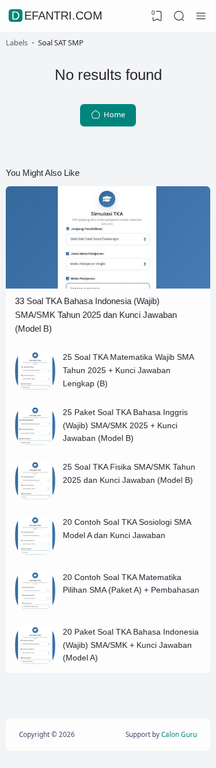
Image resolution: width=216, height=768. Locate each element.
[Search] (179, 16)
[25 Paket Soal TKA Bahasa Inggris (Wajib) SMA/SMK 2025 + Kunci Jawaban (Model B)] (35, 442)
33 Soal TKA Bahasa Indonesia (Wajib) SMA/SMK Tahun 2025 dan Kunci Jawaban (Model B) (96, 315)
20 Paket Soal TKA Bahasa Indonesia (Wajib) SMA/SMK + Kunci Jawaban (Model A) (131, 644)
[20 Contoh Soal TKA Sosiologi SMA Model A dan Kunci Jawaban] (35, 553)
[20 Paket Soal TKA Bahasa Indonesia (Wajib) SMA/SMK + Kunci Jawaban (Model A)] (35, 663)
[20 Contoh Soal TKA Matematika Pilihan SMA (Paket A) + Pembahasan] (35, 607)
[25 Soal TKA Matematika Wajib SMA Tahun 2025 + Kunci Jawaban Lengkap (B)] (35, 388)
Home (113, 114)
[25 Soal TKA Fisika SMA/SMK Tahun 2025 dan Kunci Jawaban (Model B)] (35, 498)
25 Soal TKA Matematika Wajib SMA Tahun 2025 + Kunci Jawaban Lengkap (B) (128, 369)
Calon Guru (179, 734)
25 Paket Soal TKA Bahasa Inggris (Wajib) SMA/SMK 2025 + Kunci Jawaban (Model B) (125, 425)
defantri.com (57, 15)
